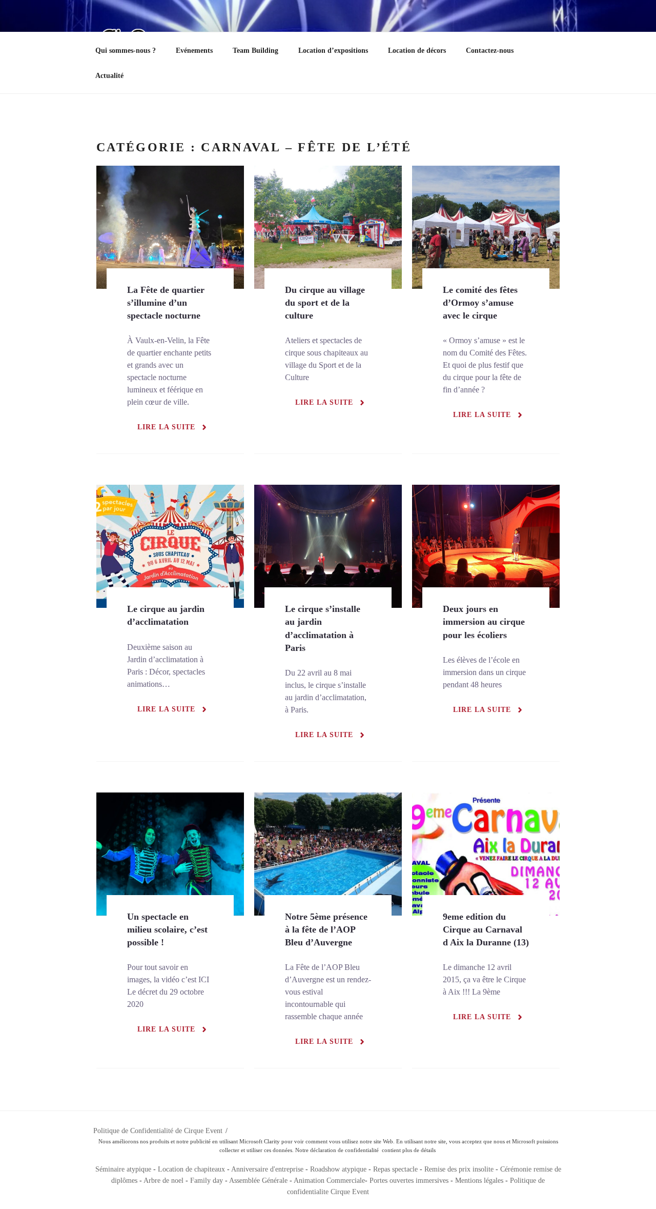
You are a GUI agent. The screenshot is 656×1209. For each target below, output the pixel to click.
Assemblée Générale (258, 1180)
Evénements (194, 50)
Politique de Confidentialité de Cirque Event (157, 1131)
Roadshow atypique (338, 1169)
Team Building (255, 50)
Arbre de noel (163, 1180)
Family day (206, 1180)
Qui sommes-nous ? (125, 50)
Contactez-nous (490, 50)
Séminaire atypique (123, 1169)
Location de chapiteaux (192, 1169)
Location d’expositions (333, 50)
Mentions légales (479, 1180)
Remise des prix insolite (459, 1169)
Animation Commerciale (329, 1180)
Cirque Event (350, 1192)
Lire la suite (166, 427)
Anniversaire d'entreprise (267, 1169)
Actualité (109, 76)
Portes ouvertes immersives (409, 1180)
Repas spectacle (395, 1169)
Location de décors (417, 50)
